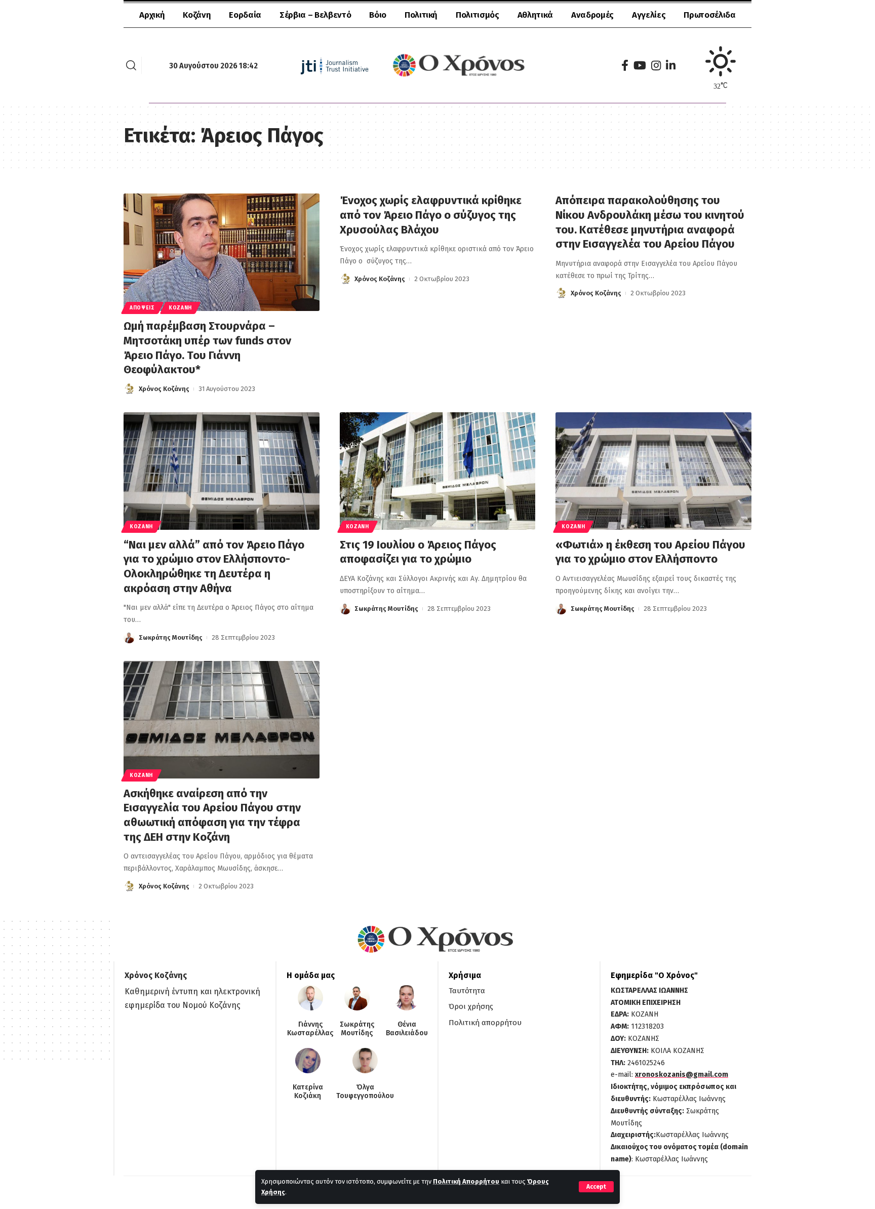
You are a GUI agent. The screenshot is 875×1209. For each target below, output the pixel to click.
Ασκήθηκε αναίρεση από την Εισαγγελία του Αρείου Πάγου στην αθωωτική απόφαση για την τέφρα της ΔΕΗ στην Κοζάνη (212, 815)
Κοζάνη (180, 308)
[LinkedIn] (670, 65)
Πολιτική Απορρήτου (466, 1181)
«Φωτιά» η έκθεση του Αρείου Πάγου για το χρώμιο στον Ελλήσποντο (650, 552)
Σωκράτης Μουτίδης (171, 637)
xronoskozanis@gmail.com (681, 1074)
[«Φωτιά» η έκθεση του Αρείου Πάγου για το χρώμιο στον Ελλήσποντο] (653, 471)
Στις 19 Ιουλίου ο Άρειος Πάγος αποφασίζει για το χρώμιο (418, 552)
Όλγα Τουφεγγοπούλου (365, 1091)
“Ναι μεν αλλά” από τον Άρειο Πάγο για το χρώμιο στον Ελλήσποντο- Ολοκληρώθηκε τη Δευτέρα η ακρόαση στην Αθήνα (214, 566)
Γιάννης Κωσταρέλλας (310, 1029)
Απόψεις (142, 308)
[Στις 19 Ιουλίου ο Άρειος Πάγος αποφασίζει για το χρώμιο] (438, 471)
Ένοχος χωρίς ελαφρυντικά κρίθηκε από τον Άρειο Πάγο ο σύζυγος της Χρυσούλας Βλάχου (431, 214)
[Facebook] (625, 65)
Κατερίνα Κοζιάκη (308, 1091)
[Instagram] (656, 65)
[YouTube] (640, 65)
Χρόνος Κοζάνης (164, 389)
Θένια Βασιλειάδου (407, 1029)
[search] (131, 65)
